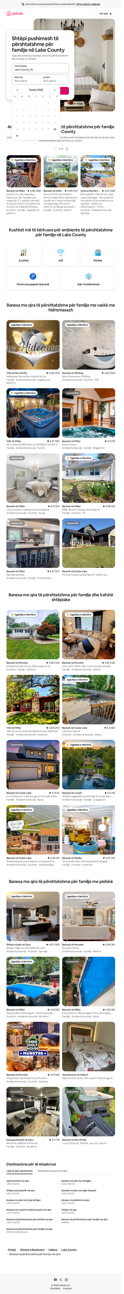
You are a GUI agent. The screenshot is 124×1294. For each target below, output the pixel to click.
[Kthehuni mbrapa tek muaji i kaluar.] (17, 90)
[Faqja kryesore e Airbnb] (14, 13)
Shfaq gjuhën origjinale (88, 4)
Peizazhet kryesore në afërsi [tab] (52, 1170)
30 (55, 129)
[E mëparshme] (54, 148)
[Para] (66, 148)
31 (17, 135)
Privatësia (55, 1288)
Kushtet (67, 1288)
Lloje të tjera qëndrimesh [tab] (19, 1170)
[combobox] (40, 70)
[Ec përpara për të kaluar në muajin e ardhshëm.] (55, 90)
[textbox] (26, 81)
